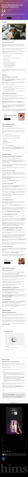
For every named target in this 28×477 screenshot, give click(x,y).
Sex (4, 2)
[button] (14, 390)
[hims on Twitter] (5, 451)
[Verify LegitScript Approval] (3, 459)
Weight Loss (21, 2)
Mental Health (17, 2)
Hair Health (13, 2)
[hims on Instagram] (7, 451)
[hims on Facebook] (3, 451)
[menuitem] (3, 3)
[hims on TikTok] (9, 451)
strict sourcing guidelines (11, 394)
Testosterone (7, 2)
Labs (10, 2)
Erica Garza (9, 10)
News (24, 2)
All (3, 2)
